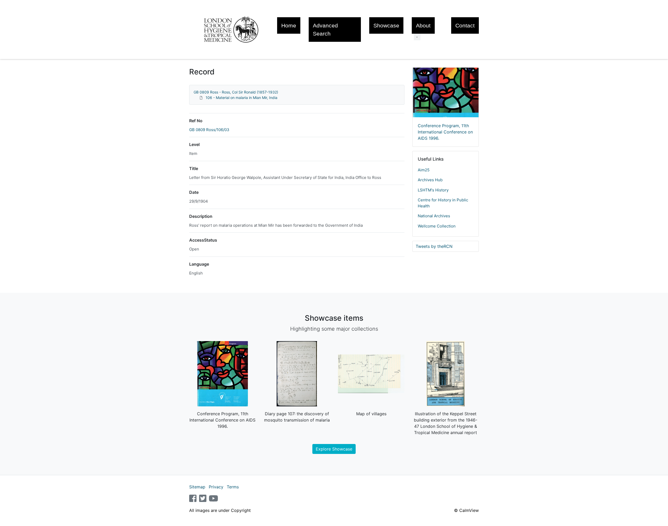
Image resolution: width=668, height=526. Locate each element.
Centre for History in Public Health (443, 202)
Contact (465, 25)
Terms (233, 486)
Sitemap (197, 486)
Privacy (216, 486)
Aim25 (424, 169)
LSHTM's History (433, 190)
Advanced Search (325, 29)
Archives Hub (430, 179)
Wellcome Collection (437, 226)
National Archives (434, 215)
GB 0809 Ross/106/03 (209, 129)
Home (288, 25)
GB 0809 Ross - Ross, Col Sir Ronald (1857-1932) (236, 92)
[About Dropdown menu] (417, 37)
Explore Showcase (334, 449)
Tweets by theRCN (434, 246)
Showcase (386, 25)
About (423, 25)
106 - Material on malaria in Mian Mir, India (241, 97)
